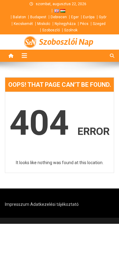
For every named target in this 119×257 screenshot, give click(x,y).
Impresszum (17, 204)
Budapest (38, 17)
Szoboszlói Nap (66, 42)
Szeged (99, 24)
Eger (75, 17)
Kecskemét (23, 24)
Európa (89, 17)
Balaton (19, 17)
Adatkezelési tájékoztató (54, 204)
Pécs (84, 24)
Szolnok (71, 30)
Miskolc (43, 24)
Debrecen (59, 17)
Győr (102, 17)
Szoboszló (51, 30)
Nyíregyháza (65, 24)
